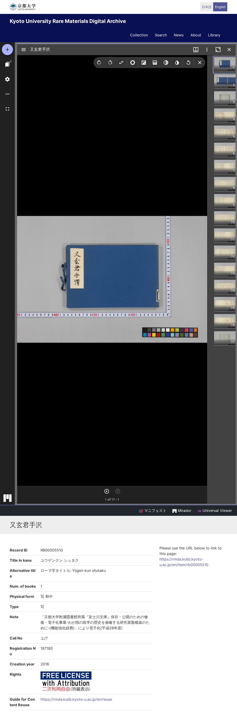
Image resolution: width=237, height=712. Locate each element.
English (220, 7)
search (161, 35)
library (214, 35)
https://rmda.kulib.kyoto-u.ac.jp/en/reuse (76, 699)
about (195, 35)
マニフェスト (154, 510)
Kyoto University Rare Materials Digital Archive (68, 21)
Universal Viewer (216, 510)
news (179, 35)
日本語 (207, 7)
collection (139, 35)
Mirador (184, 510)
